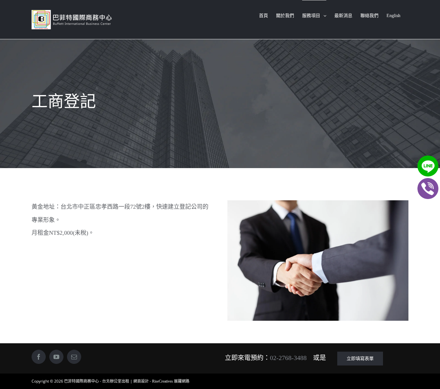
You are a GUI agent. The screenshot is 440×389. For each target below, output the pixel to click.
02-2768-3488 (288, 357)
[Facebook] (39, 357)
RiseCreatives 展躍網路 (170, 381)
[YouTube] (56, 357)
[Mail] (74, 357)
